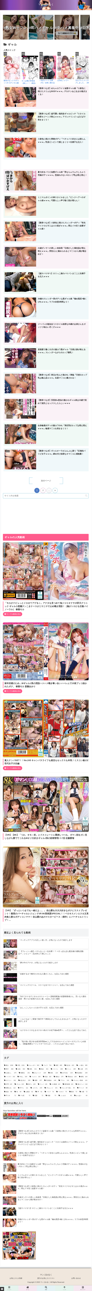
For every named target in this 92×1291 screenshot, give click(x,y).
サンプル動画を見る (13, 614)
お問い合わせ (76, 1278)
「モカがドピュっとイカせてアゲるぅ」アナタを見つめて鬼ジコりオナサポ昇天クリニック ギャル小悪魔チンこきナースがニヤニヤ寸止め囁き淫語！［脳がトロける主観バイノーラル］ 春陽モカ (46, 606)
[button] (86, 495)
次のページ (46, 481)
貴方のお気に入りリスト (46, 1278)
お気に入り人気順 (16, 1278)
